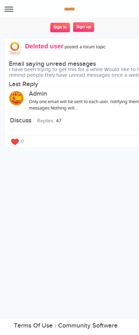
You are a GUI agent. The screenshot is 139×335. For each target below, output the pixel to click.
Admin (38, 93)
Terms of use (33, 326)
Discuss (20, 120)
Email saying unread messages (52, 64)
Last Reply (23, 84)
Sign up (83, 27)
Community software (88, 326)
